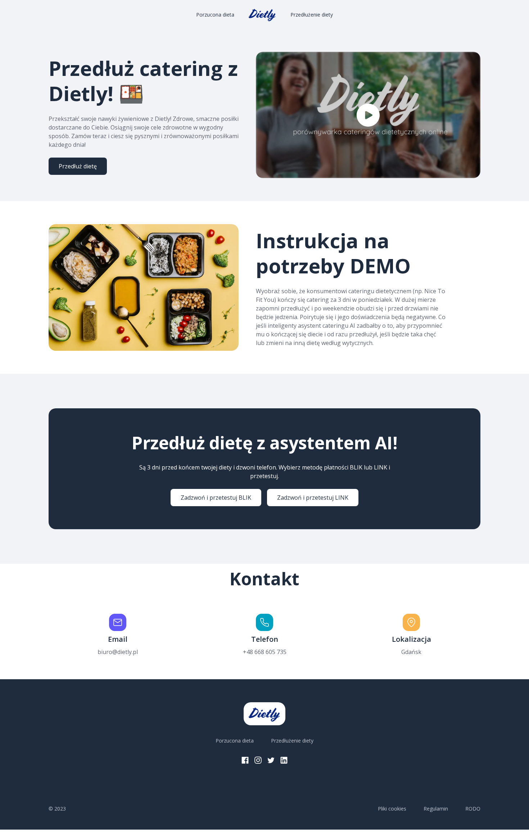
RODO (472, 808)
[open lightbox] (368, 115)
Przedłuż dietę (78, 166)
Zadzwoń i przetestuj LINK (312, 498)
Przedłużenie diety (311, 14)
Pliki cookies (392, 808)
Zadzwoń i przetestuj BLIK (216, 498)
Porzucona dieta (215, 14)
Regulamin (436, 808)
